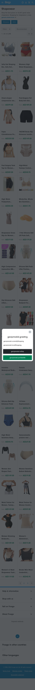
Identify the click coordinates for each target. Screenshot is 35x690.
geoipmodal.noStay (17, 351)
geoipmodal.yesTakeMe (17, 358)
